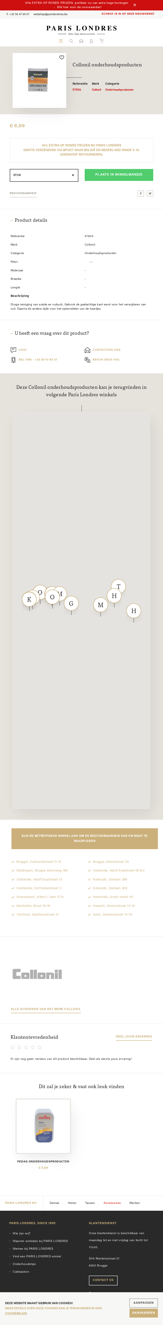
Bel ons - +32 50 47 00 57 (38, 359)
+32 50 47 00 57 (17, 14)
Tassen (90, 1203)
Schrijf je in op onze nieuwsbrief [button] (128, 14)
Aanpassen (143, 1303)
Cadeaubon (21, 1271)
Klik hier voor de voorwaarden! (79, 7)
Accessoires (112, 1203)
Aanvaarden (143, 1313)
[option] (39, 80)
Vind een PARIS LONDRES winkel (37, 1256)
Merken (134, 1203)
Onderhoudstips (24, 1264)
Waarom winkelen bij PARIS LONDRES (40, 1241)
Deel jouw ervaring (134, 1036)
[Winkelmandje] (101, 41)
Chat (23, 350)
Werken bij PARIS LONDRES (33, 1249)
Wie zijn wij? (22, 1233)
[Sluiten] (135, 5)
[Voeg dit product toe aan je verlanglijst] (61, 57)
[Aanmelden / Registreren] (91, 41)
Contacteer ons (107, 350)
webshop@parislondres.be (50, 14)
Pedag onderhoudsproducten (43, 1161)
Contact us (103, 1280)
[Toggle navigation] (61, 41)
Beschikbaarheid (23, 193)
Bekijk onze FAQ (106, 359)
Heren (72, 1203)
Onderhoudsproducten (119, 87)
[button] (71, 41)
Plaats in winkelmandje (118, 174)
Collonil (96, 87)
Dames (55, 1203)
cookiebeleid (16, 1313)
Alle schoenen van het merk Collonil (46, 1009)
